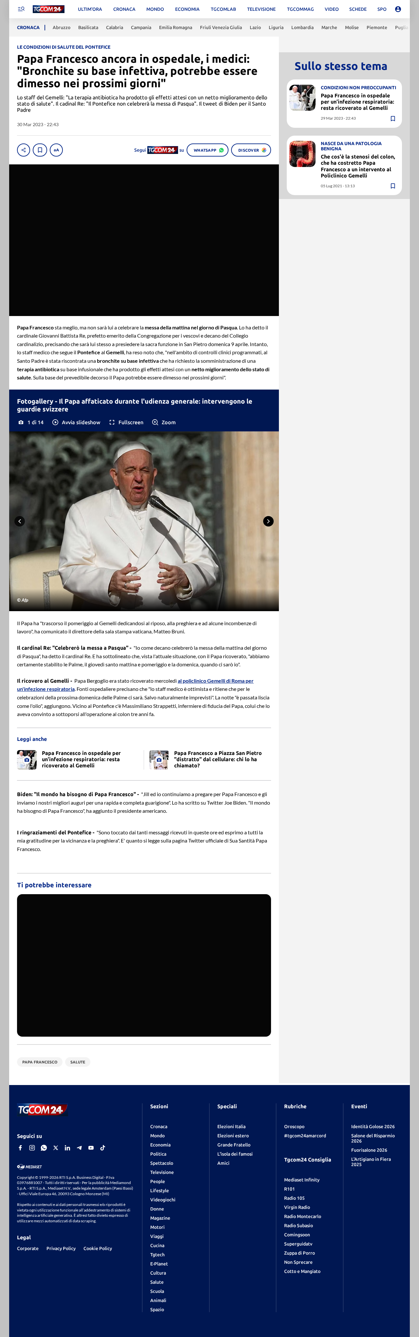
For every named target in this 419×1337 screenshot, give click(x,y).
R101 (289, 1189)
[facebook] (20, 1148)
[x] (55, 1148)
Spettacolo (161, 1163)
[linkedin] (67, 1148)
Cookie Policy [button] (97, 1248)
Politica (158, 1154)
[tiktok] (103, 1148)
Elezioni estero (233, 1135)
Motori (157, 1227)
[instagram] (32, 1148)
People (157, 1181)
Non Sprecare (298, 1262)
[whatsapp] (44, 1148)
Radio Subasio (298, 1225)
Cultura (158, 1273)
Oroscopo (294, 1126)
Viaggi (157, 1236)
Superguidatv (298, 1243)
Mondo (157, 1135)
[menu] (21, 9)
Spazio (157, 1309)
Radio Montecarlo (302, 1216)
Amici (223, 1163)
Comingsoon (297, 1234)
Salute (157, 1282)
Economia (160, 1144)
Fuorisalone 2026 (369, 1150)
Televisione (162, 1172)
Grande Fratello (233, 1144)
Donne (157, 1209)
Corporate (28, 1248)
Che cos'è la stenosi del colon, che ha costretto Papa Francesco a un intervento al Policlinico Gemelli (358, 166)
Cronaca (158, 1126)
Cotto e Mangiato (302, 1271)
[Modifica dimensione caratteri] (56, 150)
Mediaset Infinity (301, 1179)
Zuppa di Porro (299, 1253)
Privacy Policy (61, 1248)
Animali (158, 1300)
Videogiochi (162, 1199)
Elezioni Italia (231, 1126)
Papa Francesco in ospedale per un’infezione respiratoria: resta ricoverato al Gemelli (357, 101)
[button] (75, 422)
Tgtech (157, 1254)
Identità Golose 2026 (373, 1126)
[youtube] (91, 1148)
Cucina (157, 1245)
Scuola (157, 1291)
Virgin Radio (297, 1207)
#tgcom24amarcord (305, 1135)
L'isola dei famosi (235, 1154)
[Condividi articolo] (23, 150)
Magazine (160, 1218)
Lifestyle (159, 1190)
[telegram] (79, 1148)
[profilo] (398, 9)
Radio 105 (294, 1198)
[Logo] (48, 9)
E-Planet (159, 1263)
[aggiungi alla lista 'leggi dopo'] (40, 150)
